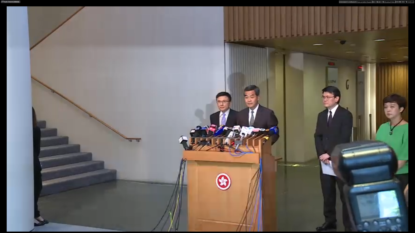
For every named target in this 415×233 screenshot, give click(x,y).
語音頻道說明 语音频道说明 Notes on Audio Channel (355, 2)
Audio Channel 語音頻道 (11, 2)
